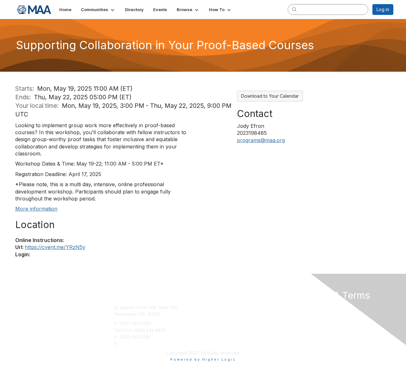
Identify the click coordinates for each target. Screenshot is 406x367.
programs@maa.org (261, 140)
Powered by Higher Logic (203, 359)
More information (36, 209)
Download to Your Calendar (270, 96)
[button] (98, 9)
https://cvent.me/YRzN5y (55, 247)
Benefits (214, 314)
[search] (294, 9)
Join (210, 307)
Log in (383, 9)
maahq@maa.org (137, 343)
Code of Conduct (314, 314)
